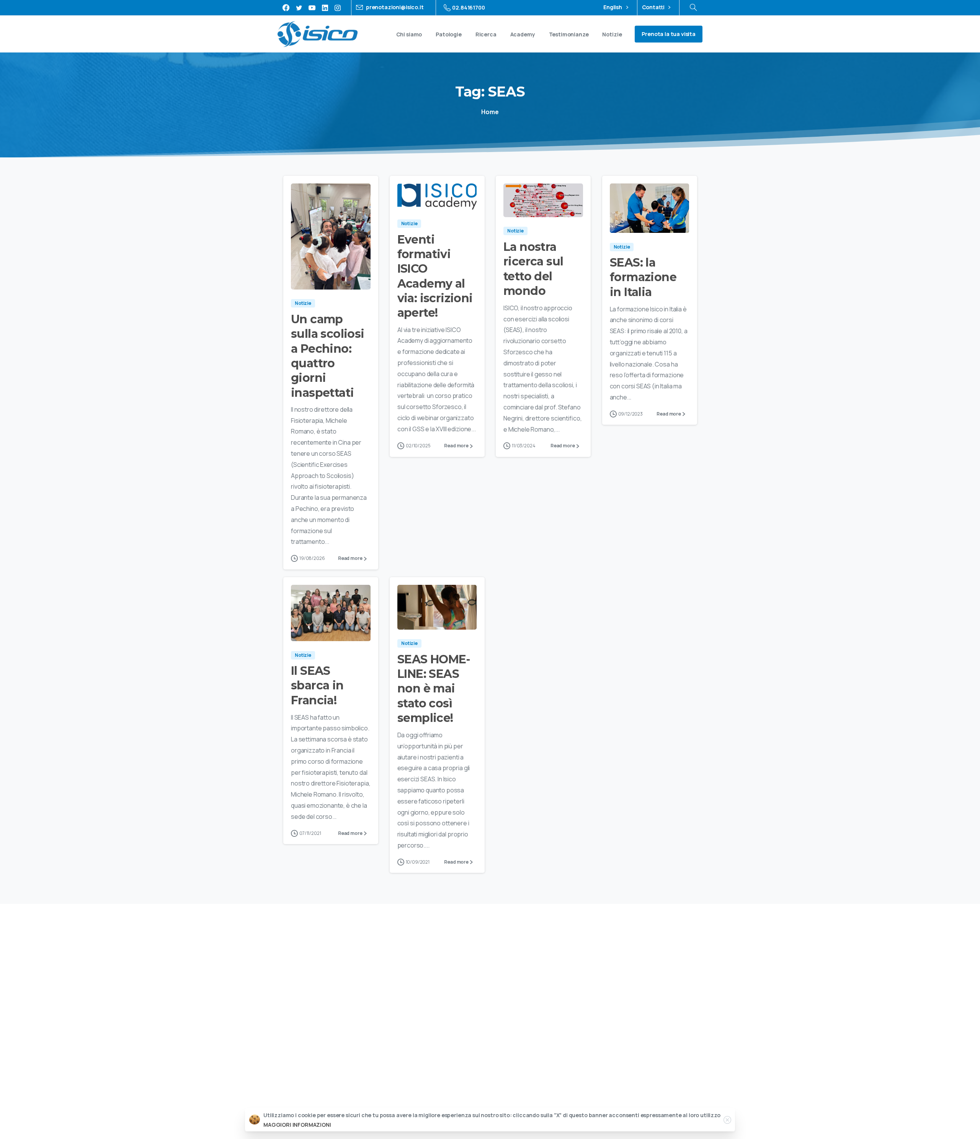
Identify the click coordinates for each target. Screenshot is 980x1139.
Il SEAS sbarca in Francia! (317, 685)
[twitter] (298, 7)
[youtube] (311, 7)
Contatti (654, 7)
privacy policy (662, 980)
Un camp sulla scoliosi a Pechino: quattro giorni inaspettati (327, 356)
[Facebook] (285, 7)
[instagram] (337, 7)
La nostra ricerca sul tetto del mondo (533, 269)
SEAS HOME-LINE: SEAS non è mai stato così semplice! (433, 688)
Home (489, 112)
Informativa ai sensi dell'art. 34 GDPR (530, 1102)
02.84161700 (468, 7)
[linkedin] (325, 7)
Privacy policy (418, 1102)
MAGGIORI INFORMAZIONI (297, 1124)
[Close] (727, 1120)
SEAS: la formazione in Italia (643, 277)
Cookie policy (459, 1102)
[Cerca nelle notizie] (693, 8)
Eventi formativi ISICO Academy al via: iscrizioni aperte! (435, 276)
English (613, 7)
